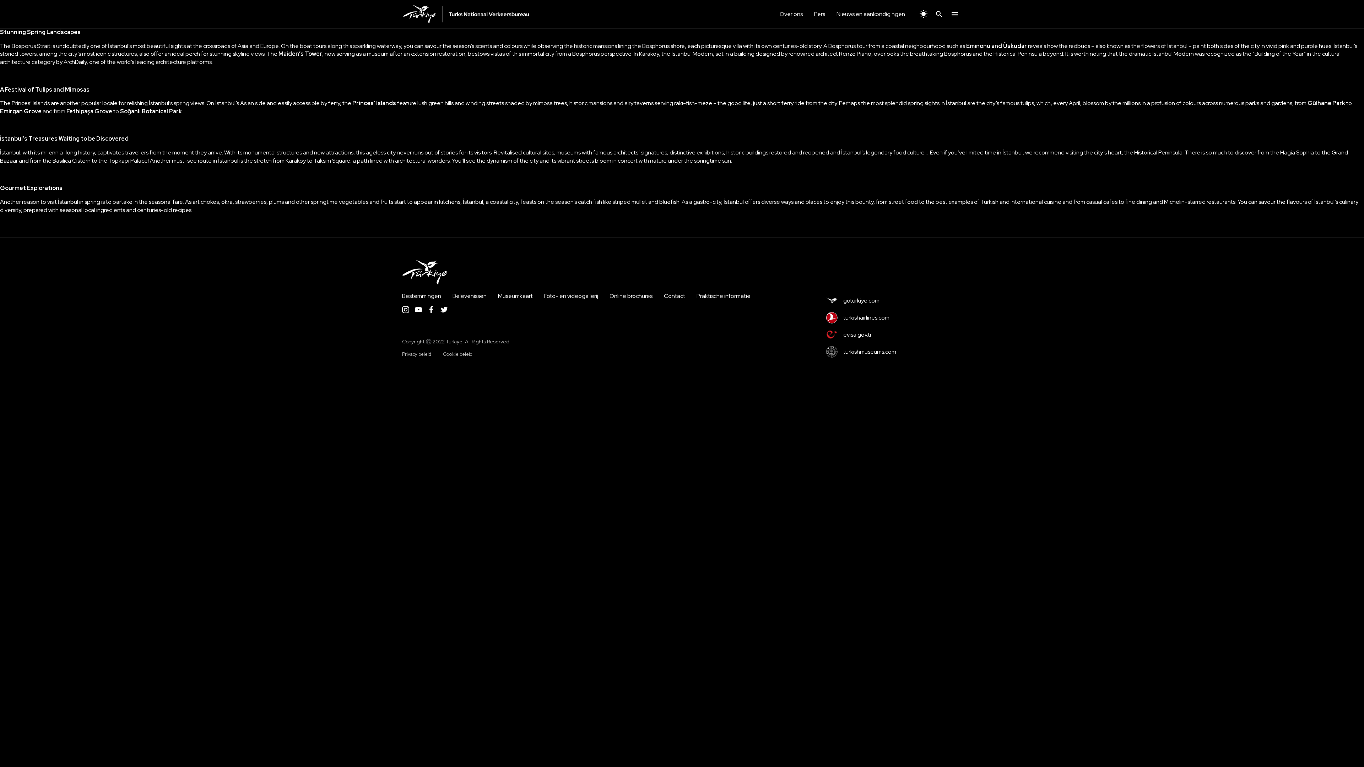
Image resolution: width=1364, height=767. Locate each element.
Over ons (791, 14)
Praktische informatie (724, 296)
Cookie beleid (457, 354)
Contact (674, 296)
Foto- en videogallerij (571, 296)
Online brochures (631, 296)
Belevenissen (470, 296)
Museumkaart (515, 296)
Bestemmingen (421, 296)
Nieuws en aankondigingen (871, 14)
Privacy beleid (416, 354)
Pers (819, 14)
